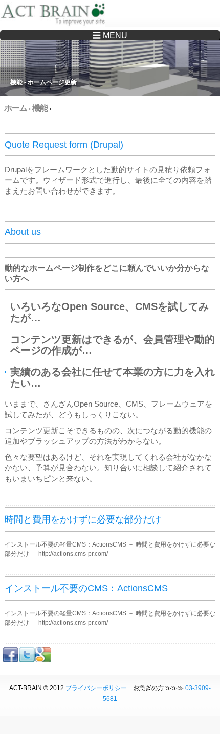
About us (23, 232)
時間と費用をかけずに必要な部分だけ (83, 519)
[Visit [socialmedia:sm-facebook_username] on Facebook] (10, 660)
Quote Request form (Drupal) (64, 144)
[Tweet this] (27, 660)
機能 (40, 108)
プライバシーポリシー (96, 688)
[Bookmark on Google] (43, 660)
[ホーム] (55, 15)
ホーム (15, 108)
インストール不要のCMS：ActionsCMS (86, 588)
